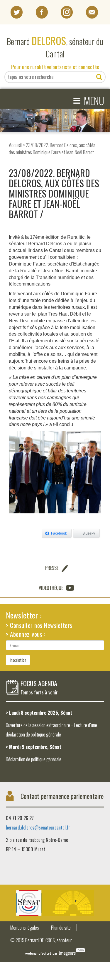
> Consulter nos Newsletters (39, 625)
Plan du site (61, 927)
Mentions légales (24, 927)
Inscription (18, 660)
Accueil (15, 144)
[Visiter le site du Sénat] (55, 903)
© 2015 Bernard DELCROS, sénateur (41, 940)
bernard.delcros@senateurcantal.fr (38, 827)
